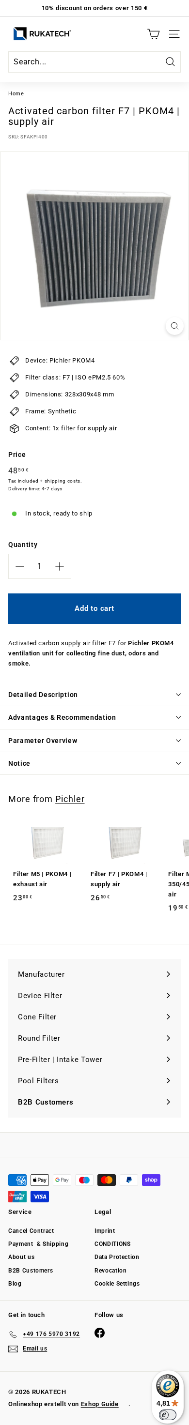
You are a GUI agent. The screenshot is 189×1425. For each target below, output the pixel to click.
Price (17, 454)
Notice (19, 763)
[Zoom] (175, 326)
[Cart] (153, 34)
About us (21, 1257)
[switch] (167, 1415)
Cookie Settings (117, 1283)
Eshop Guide (100, 1404)
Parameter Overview (43, 740)
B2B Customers (30, 1270)
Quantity (22, 544)
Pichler (69, 799)
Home (16, 94)
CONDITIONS (112, 1244)
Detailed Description (43, 694)
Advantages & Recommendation (62, 717)
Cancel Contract (31, 1231)
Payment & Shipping (38, 1244)
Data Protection (117, 1257)
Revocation (110, 1270)
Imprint (104, 1231)
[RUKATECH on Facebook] (99, 1333)
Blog (15, 1283)
